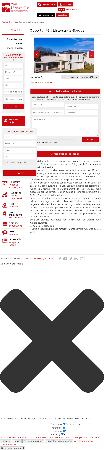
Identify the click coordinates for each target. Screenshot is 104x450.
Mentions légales (40, 258)
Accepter (5, 441)
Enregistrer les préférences (59, 441)
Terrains (20, 43)
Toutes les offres (15, 39)
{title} (2, 444)
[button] (52, 341)
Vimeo (70, 259)
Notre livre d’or (72, 10)
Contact (52, 258)
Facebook (60, 259)
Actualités (62, 15)
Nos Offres (17, 30)
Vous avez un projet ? (15, 121)
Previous (36, 54)
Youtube (65, 259)
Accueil (29, 258)
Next (91, 54)
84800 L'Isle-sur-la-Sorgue (41, 83)
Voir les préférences (33, 441)
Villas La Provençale (15, 7)
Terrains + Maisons (14, 48)
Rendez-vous (48, 5)
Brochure (67, 4)
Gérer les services (26, 437)
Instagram (81, 259)
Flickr (76, 259)
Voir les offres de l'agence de (65, 154)
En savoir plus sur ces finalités (84, 437)
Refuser (17, 441)
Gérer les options (8, 437)
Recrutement (47, 15)
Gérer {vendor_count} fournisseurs (52, 437)
